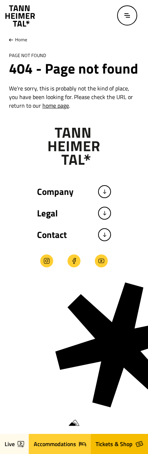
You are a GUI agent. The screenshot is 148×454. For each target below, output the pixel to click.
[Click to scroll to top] (11, 408)
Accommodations (55, 444)
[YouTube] (101, 260)
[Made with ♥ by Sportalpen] (74, 423)
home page (55, 105)
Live (10, 444)
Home (20, 39)
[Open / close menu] (127, 15)
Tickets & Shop (114, 444)
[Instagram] (46, 260)
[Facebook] (74, 260)
